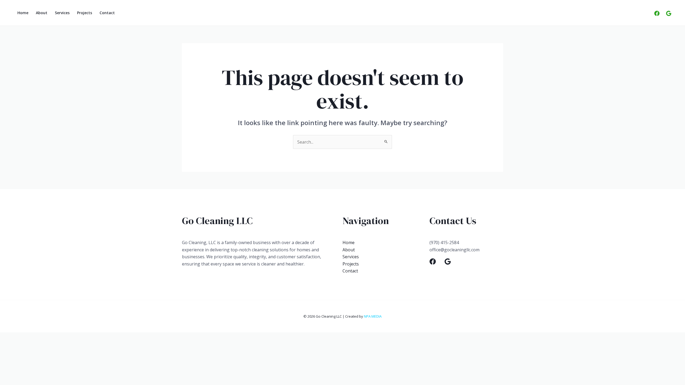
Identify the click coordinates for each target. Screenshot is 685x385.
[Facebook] (657, 13)
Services (62, 12)
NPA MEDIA (373, 316)
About (41, 12)
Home (22, 12)
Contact (107, 12)
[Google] (668, 13)
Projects (84, 12)
